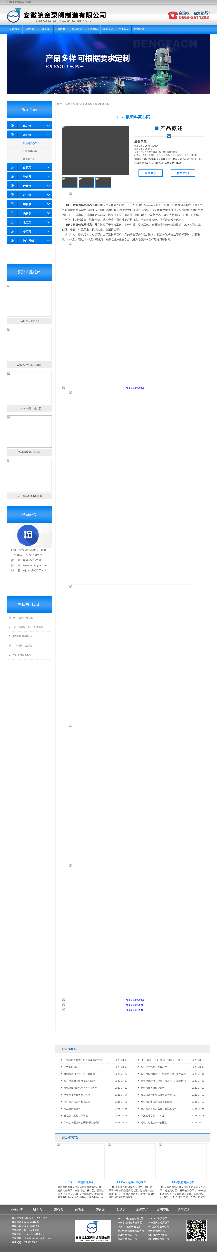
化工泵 (27, 222)
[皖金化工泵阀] (53, 15)
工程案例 (92, 29)
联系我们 (183, 173)
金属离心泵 (29, 159)
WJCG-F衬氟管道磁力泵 (131, 1218)
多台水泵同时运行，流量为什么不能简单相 (172, 1074)
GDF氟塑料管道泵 (22, 645)
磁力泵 (30, 29)
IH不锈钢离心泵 (156, 1230)
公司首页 (14, 29)
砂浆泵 (27, 185)
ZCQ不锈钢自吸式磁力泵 (131, 1230)
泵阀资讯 (108, 29)
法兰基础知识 (95, 1067)
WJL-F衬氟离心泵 (22, 655)
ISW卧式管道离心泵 (158, 1222)
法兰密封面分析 (95, 1108)
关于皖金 (124, 29)
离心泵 (46, 29)
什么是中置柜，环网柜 (95, 1115)
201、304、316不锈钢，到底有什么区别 (172, 1060)
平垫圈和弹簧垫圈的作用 (95, 1094)
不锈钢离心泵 (30, 151)
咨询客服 (150, 173)
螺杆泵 (27, 204)
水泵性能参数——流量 (172, 1115)
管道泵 (27, 176)
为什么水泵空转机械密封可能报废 (95, 1122)
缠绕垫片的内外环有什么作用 (95, 1074)
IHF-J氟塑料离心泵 (23, 617)
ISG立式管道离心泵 (158, 1226)
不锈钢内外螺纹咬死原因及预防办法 (95, 1060)
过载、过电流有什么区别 (172, 1122)
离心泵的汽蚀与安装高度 (172, 1067)
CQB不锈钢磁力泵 (127, 1234)
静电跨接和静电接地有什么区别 (95, 1087)
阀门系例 (28, 240)
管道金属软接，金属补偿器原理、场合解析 (172, 1080)
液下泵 (27, 195)
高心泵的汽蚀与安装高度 (95, 1101)
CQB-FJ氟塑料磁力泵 (129, 1226)
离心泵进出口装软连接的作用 (172, 1101)
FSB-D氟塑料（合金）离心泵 (28, 627)
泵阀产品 (77, 29)
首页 (68, 104)
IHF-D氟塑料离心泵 (23, 636)
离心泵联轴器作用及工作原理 (95, 1080)
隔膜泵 (27, 213)
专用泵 (27, 231)
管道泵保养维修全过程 (172, 1087)
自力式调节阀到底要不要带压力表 (172, 1108)
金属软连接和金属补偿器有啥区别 (172, 1094)
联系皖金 (139, 29)
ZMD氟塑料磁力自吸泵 (130, 1222)
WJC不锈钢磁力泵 (127, 1238)
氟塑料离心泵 (30, 143)
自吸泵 (61, 29)
